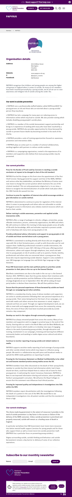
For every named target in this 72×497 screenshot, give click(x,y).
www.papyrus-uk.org (37, 73)
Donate (31, 8)
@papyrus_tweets (37, 76)
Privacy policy (23, 487)
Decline (61, 486)
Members (8, 30)
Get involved (45, 8)
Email (31, 461)
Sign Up (55, 461)
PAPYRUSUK (35, 78)
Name (8, 461)
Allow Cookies (53, 487)
